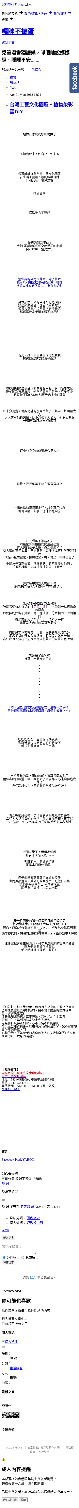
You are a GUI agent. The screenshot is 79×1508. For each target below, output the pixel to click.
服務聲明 (44, 1451)
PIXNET (19, 1447)
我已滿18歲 (10, 1500)
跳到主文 (8, 42)
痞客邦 (25, 1206)
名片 (13, 87)
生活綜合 (34, 69)
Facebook (8, 1159)
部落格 (14, 82)
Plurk (18, 1159)
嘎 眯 (5, 1183)
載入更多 (8, 1237)
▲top (5, 1230)
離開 (23, 1500)
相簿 (13, 78)
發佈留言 (8, 1262)
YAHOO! (28, 1159)
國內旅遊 (33, 1218)
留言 (34, 1206)
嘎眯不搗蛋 (18, 31)
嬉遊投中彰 (35, 1223)
